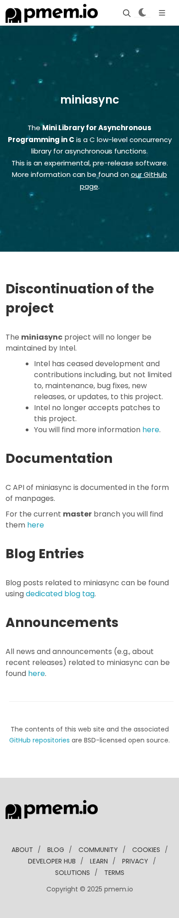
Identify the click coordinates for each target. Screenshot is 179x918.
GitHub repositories (39, 740)
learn (99, 861)
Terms (114, 872)
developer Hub (52, 861)
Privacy (135, 861)
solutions (72, 872)
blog (55, 849)
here (150, 429)
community (98, 849)
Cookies (146, 849)
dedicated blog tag (60, 593)
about (22, 849)
